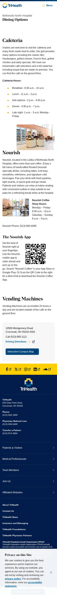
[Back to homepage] (12, 5)
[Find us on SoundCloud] (47, 369)
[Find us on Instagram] (27, 369)
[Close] (51, 572)
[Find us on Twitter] (17, 369)
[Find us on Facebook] (8, 369)
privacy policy (13, 578)
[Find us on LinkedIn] (36, 369)
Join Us (6, 481)
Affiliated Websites (12, 492)
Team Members (10, 470)
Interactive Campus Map (21, 351)
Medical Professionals (14, 459)
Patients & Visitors (12, 447)
